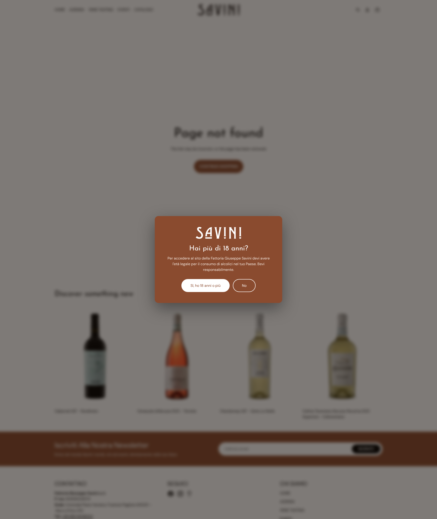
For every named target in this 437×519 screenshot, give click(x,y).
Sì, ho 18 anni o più (206, 285)
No (244, 285)
